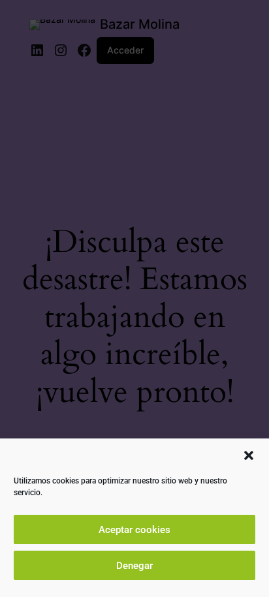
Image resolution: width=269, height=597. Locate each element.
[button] (248, 455)
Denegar (134, 566)
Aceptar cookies (134, 530)
